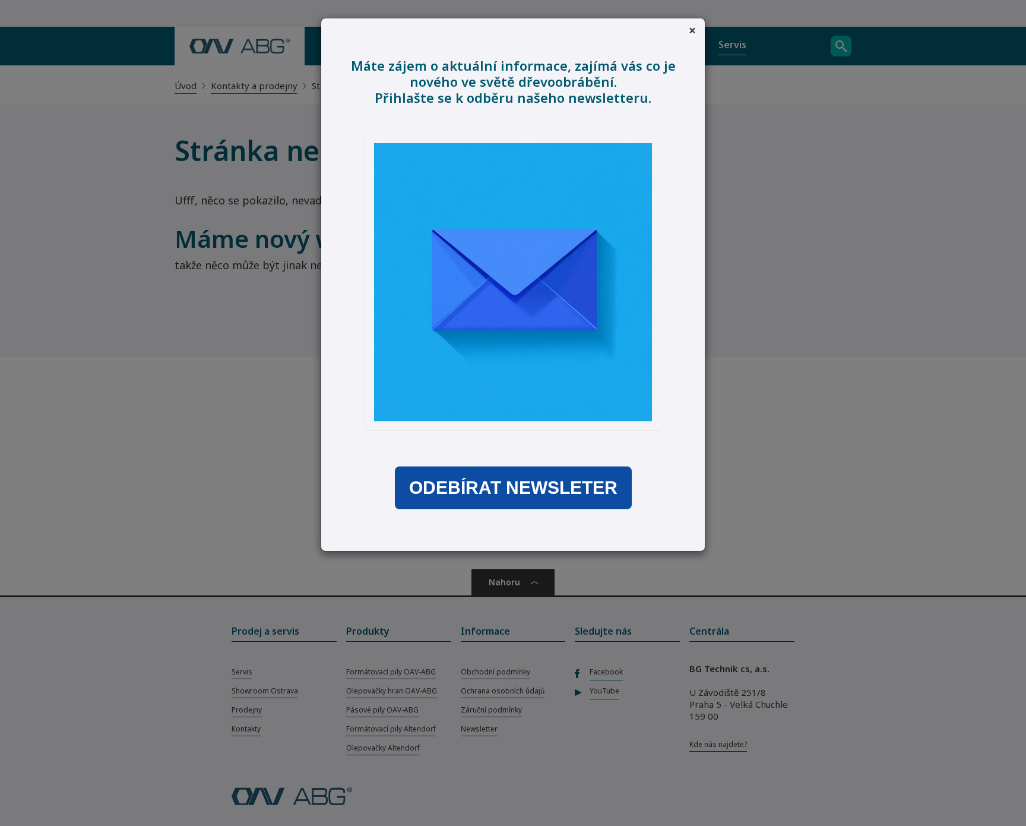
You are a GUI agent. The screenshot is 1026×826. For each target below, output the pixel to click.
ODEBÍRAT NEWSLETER (513, 488)
